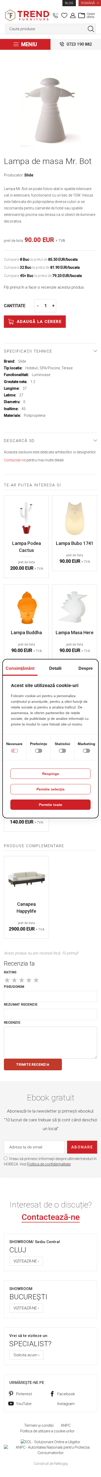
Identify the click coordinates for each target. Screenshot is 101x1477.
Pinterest (24, 1394)
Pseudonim (14, 987)
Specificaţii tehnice (28, 351)
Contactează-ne (50, 1217)
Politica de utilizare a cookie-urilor (47, 1431)
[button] (89, 3)
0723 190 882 (79, 44)
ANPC (65, 1425)
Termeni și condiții (39, 1425)
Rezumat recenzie (20, 1004)
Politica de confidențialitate (49, 1164)
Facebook (66, 1394)
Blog (69, 3)
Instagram (66, 1403)
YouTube (24, 1403)
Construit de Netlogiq (51, 1464)
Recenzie (12, 1022)
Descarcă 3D (19, 440)
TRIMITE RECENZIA (32, 1064)
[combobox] (50, 29)
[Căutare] (91, 29)
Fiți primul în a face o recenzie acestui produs (44, 287)
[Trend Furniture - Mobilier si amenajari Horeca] (27, 15)
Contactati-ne (15, 460)
